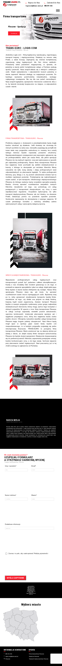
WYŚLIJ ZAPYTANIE (15, 578)
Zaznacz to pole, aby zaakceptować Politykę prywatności (28, 553)
